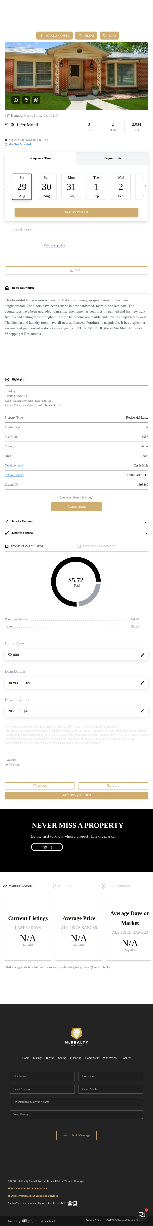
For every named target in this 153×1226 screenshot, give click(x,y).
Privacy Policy (94, 1220)
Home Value (92, 1057)
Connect (126, 1057)
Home (25, 1057)
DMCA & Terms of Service (121, 1220)
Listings (37, 1057)
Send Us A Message (77, 1135)
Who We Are (110, 1057)
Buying (50, 1057)
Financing (75, 1057)
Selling (62, 1057)
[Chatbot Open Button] (141, 1214)
